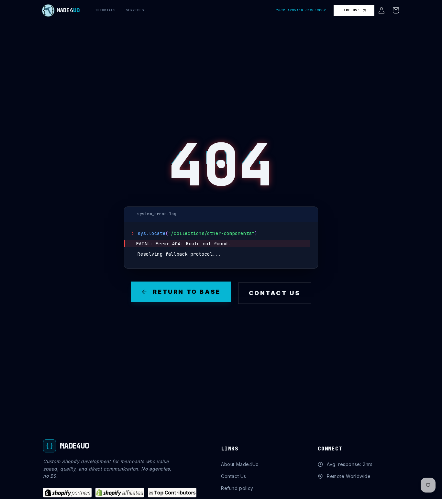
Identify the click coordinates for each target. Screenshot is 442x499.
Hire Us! (350, 10)
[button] (381, 10)
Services (135, 10)
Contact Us (275, 293)
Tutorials (105, 10)
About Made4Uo (240, 464)
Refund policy (237, 488)
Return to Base (186, 291)
